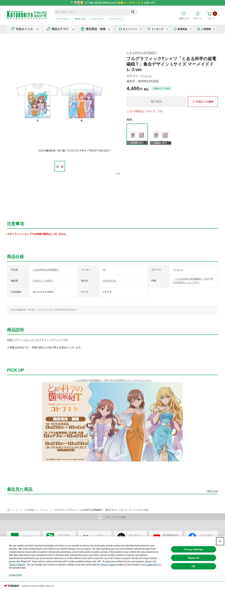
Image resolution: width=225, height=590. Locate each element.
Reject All (193, 557)
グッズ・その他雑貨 (24, 510)
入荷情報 (206, 29)
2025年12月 (109, 280)
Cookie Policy (152, 564)
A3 (104, 269)
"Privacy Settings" (17, 564)
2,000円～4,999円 (43, 280)
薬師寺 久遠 (80, 19)
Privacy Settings (193, 549)
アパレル (146, 75)
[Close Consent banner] (220, 541)
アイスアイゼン (62, 19)
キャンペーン (130, 29)
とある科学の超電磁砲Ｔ (142, 52)
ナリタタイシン (116, 19)
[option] (60, 166)
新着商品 (182, 29)
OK (193, 566)
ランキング (157, 29)
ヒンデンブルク (97, 19)
